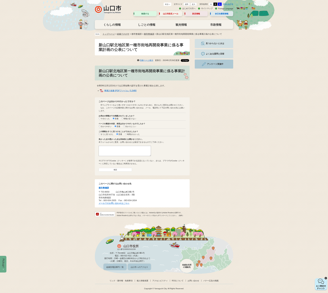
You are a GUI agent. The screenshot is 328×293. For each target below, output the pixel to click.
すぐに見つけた (107, 134)
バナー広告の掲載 (211, 281)
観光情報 (181, 24)
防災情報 (196, 14)
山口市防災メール (170, 14)
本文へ (167, 4)
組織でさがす (123, 34)
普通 (116, 119)
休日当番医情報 (221, 14)
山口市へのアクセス (139, 267)
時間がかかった (133, 134)
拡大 (193, 4)
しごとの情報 (146, 24)
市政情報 (216, 24)
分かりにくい (130, 126)
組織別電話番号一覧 (115, 267)
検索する (145, 14)
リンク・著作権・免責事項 (121, 281)
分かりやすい (106, 126)
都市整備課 (149, 34)
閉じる (325, 278)
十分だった (105, 119)
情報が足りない (130, 119)
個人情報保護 (142, 281)
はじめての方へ (189, 8)
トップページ (108, 34)
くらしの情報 (112, 24)
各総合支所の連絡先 (187, 266)
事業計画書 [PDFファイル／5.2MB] (120, 91)
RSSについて (177, 281)
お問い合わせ (193, 281)
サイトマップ (207, 8)
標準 (186, 4)
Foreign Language (225, 8)
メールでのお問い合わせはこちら (114, 203)
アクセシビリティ (160, 281)
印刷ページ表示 (146, 60)
